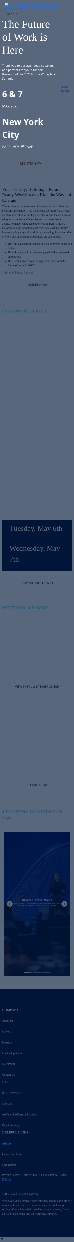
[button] (30, 163)
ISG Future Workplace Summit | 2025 (30, 9)
